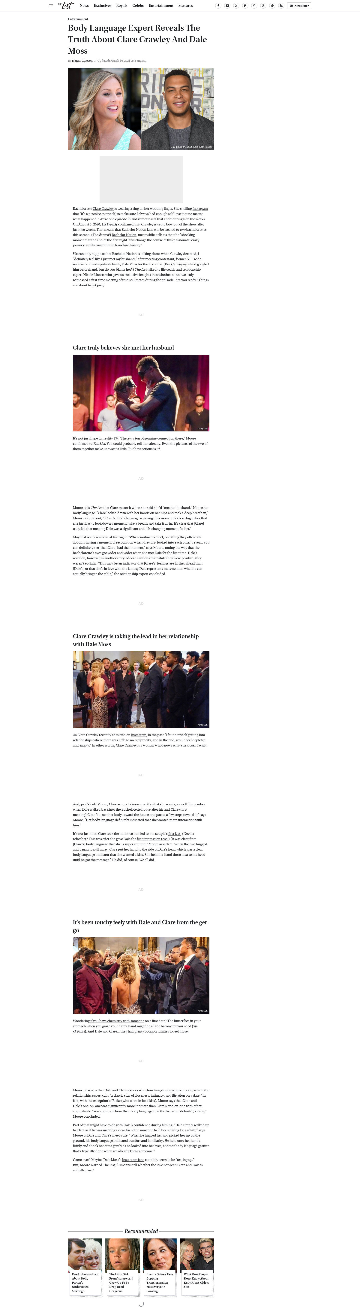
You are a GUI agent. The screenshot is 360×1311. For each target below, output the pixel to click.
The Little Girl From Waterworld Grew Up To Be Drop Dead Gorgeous (121, 1282)
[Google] (272, 6)
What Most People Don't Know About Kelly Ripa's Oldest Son (196, 1280)
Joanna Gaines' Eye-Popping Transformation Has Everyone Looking (160, 1282)
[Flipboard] (245, 6)
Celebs (138, 5)
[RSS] (281, 6)
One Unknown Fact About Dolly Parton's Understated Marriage (85, 1282)
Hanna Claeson (82, 60)
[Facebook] (218, 6)
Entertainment (161, 5)
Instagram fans (133, 1160)
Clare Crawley (103, 209)
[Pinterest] (254, 6)
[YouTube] (227, 6)
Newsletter (302, 5)
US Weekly (179, 264)
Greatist (79, 1031)
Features (185, 5)
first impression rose (152, 839)
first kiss (174, 834)
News (84, 5)
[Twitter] (236, 6)
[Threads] (263, 6)
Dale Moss (129, 264)
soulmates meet (151, 537)
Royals (122, 5)
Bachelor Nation (124, 235)
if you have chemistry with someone (117, 1021)
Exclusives (102, 5)
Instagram (200, 209)
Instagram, (139, 735)
